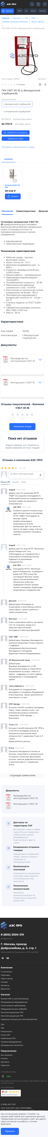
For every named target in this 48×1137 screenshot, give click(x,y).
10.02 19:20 (23, 724)
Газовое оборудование (11, 1042)
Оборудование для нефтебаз (14, 1009)
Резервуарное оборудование (14, 1002)
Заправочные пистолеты (12, 1045)
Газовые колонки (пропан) (15, 22)
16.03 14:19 (29, 686)
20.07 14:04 (21, 489)
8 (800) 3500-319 (12, 934)
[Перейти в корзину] (38, 4)
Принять (10, 1131)
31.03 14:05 (22, 619)
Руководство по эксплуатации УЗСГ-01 (23, 359)
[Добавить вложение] (40, 475)
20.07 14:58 (26, 565)
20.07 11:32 (21, 545)
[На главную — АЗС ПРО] (9, 4)
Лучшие (15, 482)
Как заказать (6, 1055)
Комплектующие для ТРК (12, 1012)
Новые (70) (5, 482)
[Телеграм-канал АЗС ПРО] (2, 958)
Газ (26, 11)
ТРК (2, 1024)
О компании (6, 972)
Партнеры (5, 975)
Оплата (4, 1058)
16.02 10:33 (25, 704)
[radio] (2, 468)
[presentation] (3, 183)
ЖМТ (20, 11)
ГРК (33, 18)
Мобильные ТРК (8, 1038)
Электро (42, 11)
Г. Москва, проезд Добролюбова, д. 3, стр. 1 (18, 946)
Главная (5, 18)
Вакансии (5, 989)
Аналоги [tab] (8, 159)
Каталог (17, 18)
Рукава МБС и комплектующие (15, 999)
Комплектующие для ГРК (12, 1016)
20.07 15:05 (26, 507)
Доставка (5, 1062)
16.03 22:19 (35, 660)
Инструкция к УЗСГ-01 (23, 382)
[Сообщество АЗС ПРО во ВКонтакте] (7, 958)
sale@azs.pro (6, 938)
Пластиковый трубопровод (13, 1005)
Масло (33, 11)
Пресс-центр (7, 978)
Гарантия (5, 1065)
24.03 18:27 (24, 637)
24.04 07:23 (22, 601)
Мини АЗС (5, 1035)
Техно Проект (38, 22)
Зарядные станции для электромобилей (19, 1019)
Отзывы (4, 982)
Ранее (23, 482)
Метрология (6, 1031)
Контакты (5, 985)
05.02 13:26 (19, 748)
